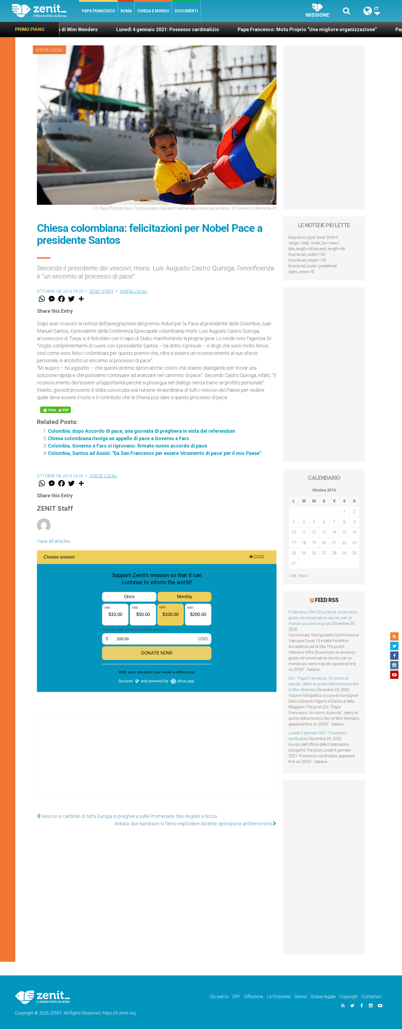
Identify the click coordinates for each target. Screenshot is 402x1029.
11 (304, 532)
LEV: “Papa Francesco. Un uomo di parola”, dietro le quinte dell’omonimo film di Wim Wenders (324, 684)
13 (324, 532)
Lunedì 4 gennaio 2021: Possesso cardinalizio (123, 29)
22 (344, 542)
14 (334, 532)
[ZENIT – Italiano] (45, 11)
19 (314, 542)
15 (344, 532)
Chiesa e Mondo (153, 11)
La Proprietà (278, 996)
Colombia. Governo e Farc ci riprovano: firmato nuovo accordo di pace (127, 446)
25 (304, 553)
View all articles (53, 541)
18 (304, 542)
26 (314, 553)
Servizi (300, 996)
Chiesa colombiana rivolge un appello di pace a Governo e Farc (118, 438)
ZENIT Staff (101, 291)
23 (354, 542)
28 (334, 553)
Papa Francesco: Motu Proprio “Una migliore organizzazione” (263, 29)
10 (294, 532)
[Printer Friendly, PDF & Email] (55, 410)
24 (294, 553)
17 (294, 542)
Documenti (186, 11)
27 (324, 553)
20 (324, 542)
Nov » (303, 576)
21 (334, 542)
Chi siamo (219, 996)
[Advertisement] (156, 763)
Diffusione (253, 996)
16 (354, 532)
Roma (126, 11)
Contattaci (371, 996)
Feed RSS (326, 600)
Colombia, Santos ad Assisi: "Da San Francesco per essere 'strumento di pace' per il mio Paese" (154, 453)
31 (294, 563)
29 (344, 553)
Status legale (323, 996)
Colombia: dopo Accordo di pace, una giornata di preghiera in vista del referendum (141, 431)
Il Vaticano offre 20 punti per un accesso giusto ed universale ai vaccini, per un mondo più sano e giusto (323, 618)
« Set (292, 576)
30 (354, 553)
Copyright (348, 996)
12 (314, 532)
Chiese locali (49, 50)
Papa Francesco (98, 11)
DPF (236, 996)
